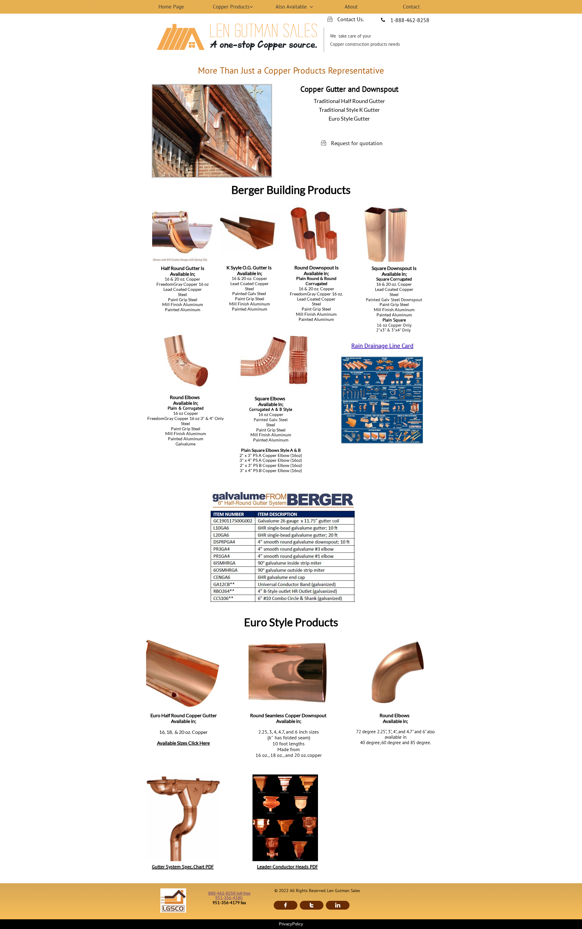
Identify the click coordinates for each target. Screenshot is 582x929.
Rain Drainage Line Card (382, 346)
